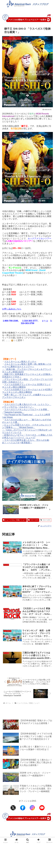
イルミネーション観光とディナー (20, 361)
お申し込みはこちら (11, 309)
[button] (49, 521)
